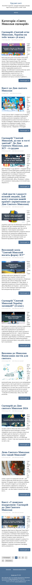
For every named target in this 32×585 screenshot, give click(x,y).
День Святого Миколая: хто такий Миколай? (16, 453)
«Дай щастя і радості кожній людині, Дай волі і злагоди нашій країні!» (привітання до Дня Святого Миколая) (16, 199)
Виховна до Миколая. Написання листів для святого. (15, 356)
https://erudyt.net (13, 579)
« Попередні (6, 557)
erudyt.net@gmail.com (20, 581)
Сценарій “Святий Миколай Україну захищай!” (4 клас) (13, 303)
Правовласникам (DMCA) (19, 569)
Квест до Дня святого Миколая (14, 89)
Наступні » (9, 560)
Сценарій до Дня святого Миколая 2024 (15, 407)
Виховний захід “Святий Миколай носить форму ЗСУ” (13, 252)
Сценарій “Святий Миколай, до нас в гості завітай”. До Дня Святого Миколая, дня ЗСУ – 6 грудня (16, 143)
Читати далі (23, 80)
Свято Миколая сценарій (17, 39)
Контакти (8, 569)
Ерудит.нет (16, 3)
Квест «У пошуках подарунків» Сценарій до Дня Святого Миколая (15, 506)
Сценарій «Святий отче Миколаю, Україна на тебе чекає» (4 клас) (15, 34)
